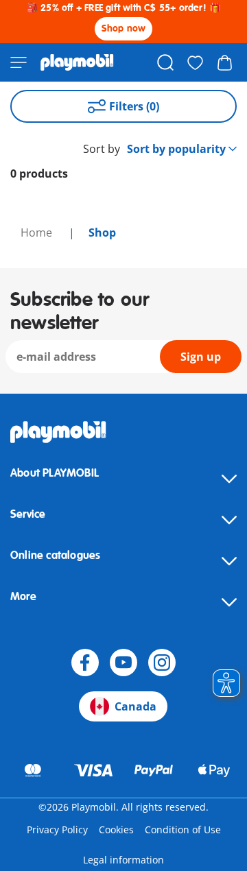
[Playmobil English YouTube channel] (123, 662)
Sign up (200, 356)
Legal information (123, 859)
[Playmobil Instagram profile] (162, 662)
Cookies (116, 829)
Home (38, 232)
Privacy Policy (57, 829)
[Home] (77, 62)
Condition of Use (183, 829)
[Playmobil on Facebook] (85, 662)
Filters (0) (134, 106)
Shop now (124, 28)
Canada (135, 706)
